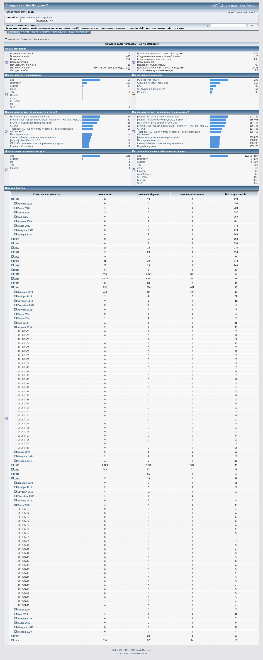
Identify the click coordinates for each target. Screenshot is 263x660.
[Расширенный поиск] (208, 25)
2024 (16, 243)
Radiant (14, 95)
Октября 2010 (25, 492)
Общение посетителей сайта (152, 83)
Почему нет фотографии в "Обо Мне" (30, 116)
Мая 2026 (22, 217)
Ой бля (14, 125)
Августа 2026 (24, 203)
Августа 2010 (24, 500)
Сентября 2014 (25, 305)
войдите (24, 17)
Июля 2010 (23, 505)
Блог (139, 86)
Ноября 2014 (24, 296)
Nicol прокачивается (21, 134)
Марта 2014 (23, 452)
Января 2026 (24, 234)
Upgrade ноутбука (146, 146)
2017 (16, 274)
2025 (16, 239)
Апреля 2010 (24, 618)
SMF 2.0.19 (117, 650)
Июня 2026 (23, 212)
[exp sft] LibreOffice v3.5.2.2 (25, 140)
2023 (16, 248)
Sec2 (13, 107)
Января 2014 (24, 461)
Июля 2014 (23, 314)
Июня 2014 (23, 318)
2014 (16, 287)
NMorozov (15, 83)
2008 (16, 640)
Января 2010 (24, 632)
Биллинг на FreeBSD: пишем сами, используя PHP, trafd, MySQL (45, 119)
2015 (16, 283)
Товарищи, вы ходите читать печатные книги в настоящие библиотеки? (41, 130)
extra (12, 98)
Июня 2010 (23, 609)
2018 (16, 270)
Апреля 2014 (24, 327)
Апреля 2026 (24, 221)
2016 (16, 278)
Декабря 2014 (25, 292)
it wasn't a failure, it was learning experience (33, 137)
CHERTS (15, 101)
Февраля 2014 (25, 456)
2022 (16, 252)
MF (12, 104)
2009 (16, 636)
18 (129, 53)
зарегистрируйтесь (42, 17)
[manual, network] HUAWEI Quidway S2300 (160, 119)
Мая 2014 (22, 323)
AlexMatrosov (144, 174)
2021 (16, 256)
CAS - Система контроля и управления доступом (37, 143)
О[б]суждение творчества (151, 89)
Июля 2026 (23, 208)
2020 (16, 261)
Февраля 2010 (25, 627)
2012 (16, 469)
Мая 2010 (22, 614)
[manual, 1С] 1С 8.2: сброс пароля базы (158, 116)
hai (256, 64)
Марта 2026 (23, 226)
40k (12, 92)
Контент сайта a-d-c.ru (22, 146)
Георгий (141, 180)
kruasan (14, 168)
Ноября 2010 (24, 487)
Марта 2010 (23, 623)
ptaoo (13, 89)
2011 (16, 474)
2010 (16, 478)
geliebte (14, 86)
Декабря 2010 (25, 483)
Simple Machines (143, 650)
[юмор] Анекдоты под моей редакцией (31, 122)
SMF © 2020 (129, 650)
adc (12, 79)
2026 (16, 199)
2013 (16, 465)
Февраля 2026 (25, 230)
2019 (16, 265)
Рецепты (141, 92)
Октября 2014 (25, 301)
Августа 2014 (24, 309)
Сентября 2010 (25, 496)
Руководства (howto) (148, 79)
